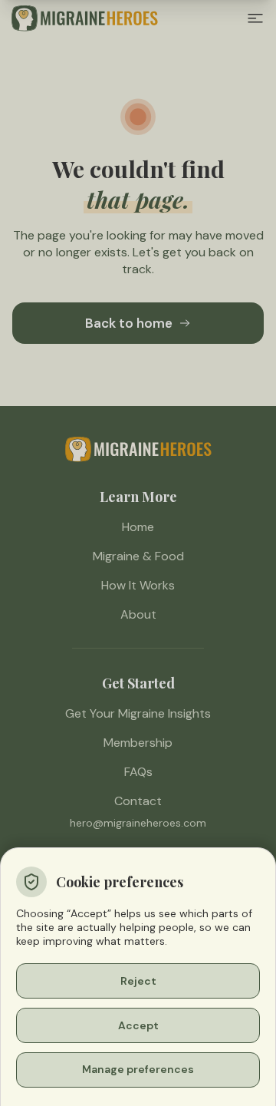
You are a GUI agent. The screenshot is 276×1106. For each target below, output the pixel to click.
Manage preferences (138, 1069)
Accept (138, 1025)
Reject (138, 981)
